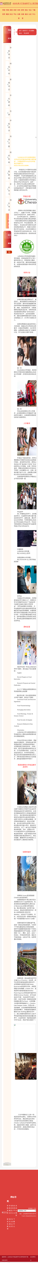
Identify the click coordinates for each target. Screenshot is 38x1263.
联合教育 (26, 33)
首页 (20, 30)
